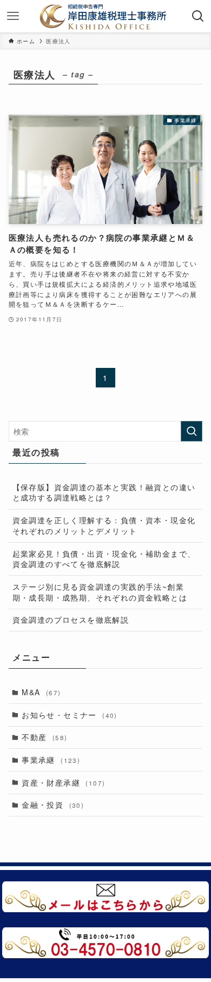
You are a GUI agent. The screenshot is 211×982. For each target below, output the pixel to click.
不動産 (44, 736)
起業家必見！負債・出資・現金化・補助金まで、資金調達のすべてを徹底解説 (104, 559)
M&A (41, 692)
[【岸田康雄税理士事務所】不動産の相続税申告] (106, 16)
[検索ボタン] (198, 16)
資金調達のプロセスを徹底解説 (70, 619)
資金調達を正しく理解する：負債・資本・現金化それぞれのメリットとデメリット (104, 525)
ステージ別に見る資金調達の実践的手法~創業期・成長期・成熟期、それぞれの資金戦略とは (99, 592)
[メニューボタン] (13, 16)
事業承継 (51, 759)
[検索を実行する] (191, 431)
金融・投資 (53, 804)
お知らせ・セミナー (69, 714)
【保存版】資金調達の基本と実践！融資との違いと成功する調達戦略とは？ (104, 492)
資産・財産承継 (63, 782)
